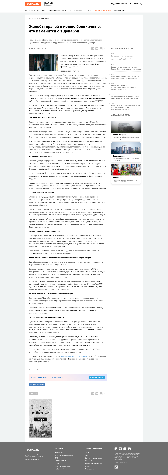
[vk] (120, 448)
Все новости (30, 10)
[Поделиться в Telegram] (92, 48)
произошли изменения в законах (74, 356)
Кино (86, 455)
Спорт (90, 10)
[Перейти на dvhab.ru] (33, 4)
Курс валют (89, 461)
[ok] (129, 448)
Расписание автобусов (93, 463)
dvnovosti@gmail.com (32, 459)
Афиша (87, 466)
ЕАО (70, 10)
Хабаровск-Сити (120, 10)
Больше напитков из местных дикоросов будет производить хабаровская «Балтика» (122, 58)
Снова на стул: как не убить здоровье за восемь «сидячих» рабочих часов (125, 97)
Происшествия (79, 10)
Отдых (87, 453)
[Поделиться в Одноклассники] (101, 48)
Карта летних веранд (103, 10)
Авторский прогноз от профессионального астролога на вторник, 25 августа (123, 87)
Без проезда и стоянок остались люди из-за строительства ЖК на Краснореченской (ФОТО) (125, 107)
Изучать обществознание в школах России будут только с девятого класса (126, 68)
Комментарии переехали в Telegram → (47, 377)
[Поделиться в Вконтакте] (96, 48)
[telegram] (116, 448)
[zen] (124, 448)
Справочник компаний (93, 458)
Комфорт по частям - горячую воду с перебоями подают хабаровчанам (125, 77)
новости (48, 3)
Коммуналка (89, 469)
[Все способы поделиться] (105, 48)
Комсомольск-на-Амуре (57, 10)
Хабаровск (41, 10)
